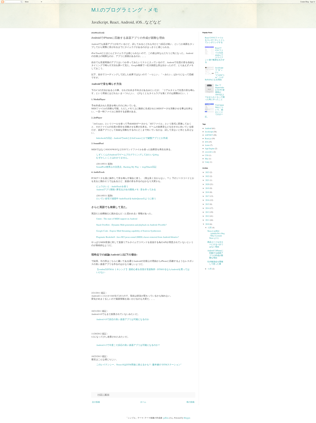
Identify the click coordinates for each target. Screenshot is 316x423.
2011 (207, 220)
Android (208, 128)
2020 (207, 184)
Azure (207, 145)
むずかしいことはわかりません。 (113, 157)
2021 (207, 180)
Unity (207, 162)
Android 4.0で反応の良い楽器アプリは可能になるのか (122, 319)
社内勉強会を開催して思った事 (215, 262)
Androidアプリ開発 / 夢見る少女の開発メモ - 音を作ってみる (126, 189)
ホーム (143, 402)
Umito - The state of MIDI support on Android (116, 218)
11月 (210, 268)
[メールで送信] (99, 395)
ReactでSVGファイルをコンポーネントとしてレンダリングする (215, 40)
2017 (207, 196)
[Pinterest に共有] (108, 395)
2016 (207, 200)
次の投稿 (96, 402)
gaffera (166, 417)
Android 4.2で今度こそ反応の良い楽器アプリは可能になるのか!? (128, 344)
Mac (206, 158)
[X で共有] (103, 395)
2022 (207, 176)
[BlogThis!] (101, 395)
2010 (207, 224)
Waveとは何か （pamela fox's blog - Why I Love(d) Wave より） (216, 234)
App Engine (209, 148)
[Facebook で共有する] (106, 395)
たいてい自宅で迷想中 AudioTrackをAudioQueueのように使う (126, 198)
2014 (207, 208)
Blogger (187, 417)
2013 (207, 212)
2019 (207, 188)
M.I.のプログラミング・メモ (124, 10)
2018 (207, 192)
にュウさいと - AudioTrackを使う (112, 186)
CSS (206, 155)
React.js (208, 138)
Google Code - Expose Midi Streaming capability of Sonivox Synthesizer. (128, 230)
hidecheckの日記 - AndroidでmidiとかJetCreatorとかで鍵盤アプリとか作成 (132, 137)
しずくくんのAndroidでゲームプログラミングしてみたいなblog (127, 154)
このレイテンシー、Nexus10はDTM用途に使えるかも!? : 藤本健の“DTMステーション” (139, 364)
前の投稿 (190, 402)
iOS (206, 141)
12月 (210, 227)
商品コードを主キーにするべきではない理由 (215, 244)
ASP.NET (209, 135)
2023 (207, 172)
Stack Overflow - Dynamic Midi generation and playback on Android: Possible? (131, 224)
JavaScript (209, 131)
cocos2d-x (209, 151)
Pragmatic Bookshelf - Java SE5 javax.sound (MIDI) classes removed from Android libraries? (137, 236)
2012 (207, 216)
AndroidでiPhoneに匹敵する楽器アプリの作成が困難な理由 (215, 254)
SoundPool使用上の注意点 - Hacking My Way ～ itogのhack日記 (126, 166)
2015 (207, 204)
